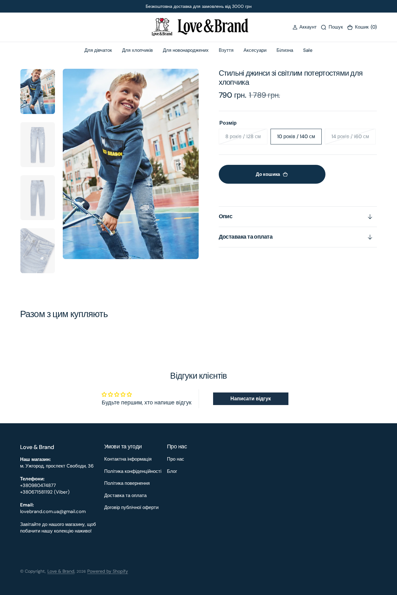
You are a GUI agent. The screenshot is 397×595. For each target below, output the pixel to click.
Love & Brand (60, 571)
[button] (304, 27)
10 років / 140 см (299, 138)
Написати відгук (250, 398)
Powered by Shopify (107, 571)
